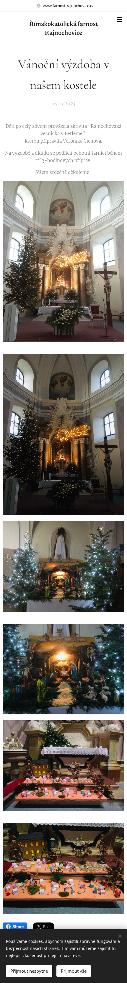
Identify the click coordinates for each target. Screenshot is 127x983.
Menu (120, 19)
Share (18, 926)
